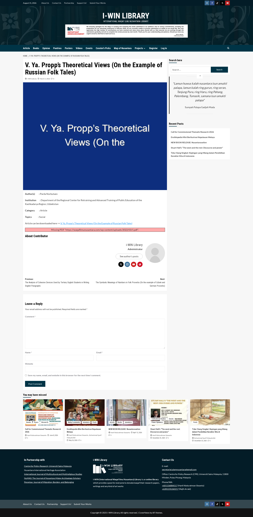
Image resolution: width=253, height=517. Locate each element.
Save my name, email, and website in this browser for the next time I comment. (64, 375)
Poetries (57, 48)
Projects (139, 48)
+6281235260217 (170, 489)
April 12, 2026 (137, 432)
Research (44, 422)
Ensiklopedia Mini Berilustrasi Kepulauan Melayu (193, 137)
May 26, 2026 (73, 440)
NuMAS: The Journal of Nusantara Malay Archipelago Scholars (52, 478)
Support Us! (82, 3)
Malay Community (74, 422)
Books (36, 48)
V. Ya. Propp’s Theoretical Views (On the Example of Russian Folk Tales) (96, 223)
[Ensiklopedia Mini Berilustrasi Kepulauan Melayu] (85, 412)
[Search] (228, 48)
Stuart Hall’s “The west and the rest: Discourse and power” (197, 148)
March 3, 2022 (45, 79)
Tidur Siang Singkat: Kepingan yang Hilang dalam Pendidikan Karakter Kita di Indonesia (198, 154)
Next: (130, 282)
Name (28, 352)
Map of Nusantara (123, 48)
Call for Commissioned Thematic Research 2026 (192, 132)
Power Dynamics (157, 422)
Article (26, 48)
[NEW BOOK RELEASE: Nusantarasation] (126, 412)
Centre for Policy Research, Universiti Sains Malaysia (48, 466)
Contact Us (56, 3)
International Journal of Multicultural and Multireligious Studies (53, 474)
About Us (45, 3)
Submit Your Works (98, 3)
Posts (94, 422)
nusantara (86, 422)
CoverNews (144, 512)
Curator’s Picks (103, 48)
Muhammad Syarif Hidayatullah (204, 438)
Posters (68, 48)
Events (89, 48)
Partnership (69, 3)
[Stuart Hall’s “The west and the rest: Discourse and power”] (168, 412)
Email (99, 352)
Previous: (57, 282)
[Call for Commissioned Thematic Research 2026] (43, 412)
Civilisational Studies (159, 419)
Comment (30, 316)
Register (153, 48)
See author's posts (129, 256)
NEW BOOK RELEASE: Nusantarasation (189, 142)
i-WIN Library (125, 15)
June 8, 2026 (54, 435)
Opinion (46, 48)
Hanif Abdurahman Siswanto (37, 435)
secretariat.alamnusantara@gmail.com (179, 469)
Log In (164, 48)
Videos (79, 48)
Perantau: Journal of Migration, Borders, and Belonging (49, 482)
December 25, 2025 (159, 438)
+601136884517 (169, 485)
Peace (36, 422)
